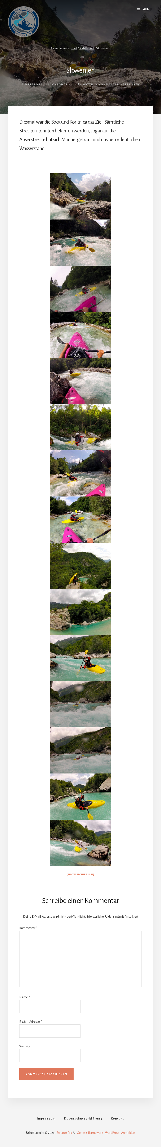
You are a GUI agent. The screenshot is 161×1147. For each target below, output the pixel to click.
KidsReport (32, 84)
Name (24, 997)
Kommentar (28, 928)
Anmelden (128, 1132)
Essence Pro (64, 1132)
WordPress (112, 1132)
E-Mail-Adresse (30, 1021)
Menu (147, 9)
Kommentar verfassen (119, 84)
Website (24, 1046)
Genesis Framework (90, 1132)
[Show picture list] (80, 874)
